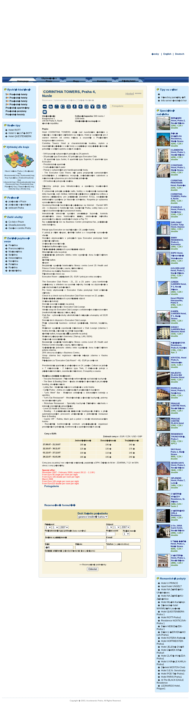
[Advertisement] (95, 26)
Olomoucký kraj (11, 184)
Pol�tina (13, 264)
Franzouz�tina (16, 248)
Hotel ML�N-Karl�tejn (173, 602)
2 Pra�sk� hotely (16, 104)
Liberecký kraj (9, 182)
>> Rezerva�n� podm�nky (92, 564)
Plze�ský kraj (11, 187)
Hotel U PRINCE (169, 583)
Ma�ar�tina (15, 251)
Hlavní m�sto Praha (14, 171)
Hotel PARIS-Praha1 (171, 677)
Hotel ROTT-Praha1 (171, 617)
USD (134, 436)
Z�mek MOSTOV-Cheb (173, 667)
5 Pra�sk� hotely (16, 94)
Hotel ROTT (15, 130)
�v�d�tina (15, 270)
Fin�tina (13, 245)
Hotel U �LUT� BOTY (20, 133)
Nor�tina (13, 261)
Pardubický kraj (26, 184)
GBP (140, 436)
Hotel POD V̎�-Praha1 (172, 673)
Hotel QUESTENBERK (20, 136)
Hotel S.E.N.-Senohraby (173, 670)
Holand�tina (15, 258)
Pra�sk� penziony (16, 111)
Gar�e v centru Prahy (20, 228)
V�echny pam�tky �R (173, 97)
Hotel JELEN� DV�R (172, 647)
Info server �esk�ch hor (174, 100)
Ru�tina (13, 267)
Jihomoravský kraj (11, 175)
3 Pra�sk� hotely (16, 101)
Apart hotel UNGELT (171, 586)
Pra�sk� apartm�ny (17, 108)
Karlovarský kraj (27, 175)
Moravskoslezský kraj (26, 182)
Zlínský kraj (25, 189)
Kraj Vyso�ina (11, 178)
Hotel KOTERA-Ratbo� (173, 638)
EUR (122, 436)
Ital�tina (13, 254)
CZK (128, 436)
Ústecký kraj (14, 189)
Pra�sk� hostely (15, 114)
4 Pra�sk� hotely (16, 97)
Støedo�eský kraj (26, 187)
